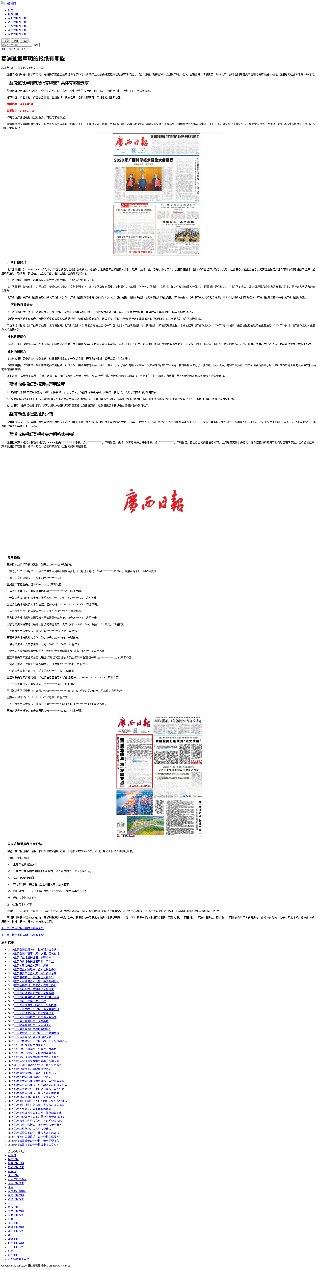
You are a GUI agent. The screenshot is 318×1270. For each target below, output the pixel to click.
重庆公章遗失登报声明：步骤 (31, 965)
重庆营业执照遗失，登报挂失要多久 (35, 969)
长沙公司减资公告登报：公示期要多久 (36, 1140)
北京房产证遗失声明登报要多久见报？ (36, 1057)
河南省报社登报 (17, 30)
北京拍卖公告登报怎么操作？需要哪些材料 (39, 1081)
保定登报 (13, 1159)
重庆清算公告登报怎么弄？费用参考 (35, 973)
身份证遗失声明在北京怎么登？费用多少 (38, 1065)
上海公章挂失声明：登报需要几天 (34, 1013)
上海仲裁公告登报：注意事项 (31, 1021)
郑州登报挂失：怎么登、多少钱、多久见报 (39, 1105)
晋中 (10, 1235)
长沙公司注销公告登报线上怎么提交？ (36, 1144)
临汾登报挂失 (16, 1247)
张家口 (12, 1155)
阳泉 (10, 1219)
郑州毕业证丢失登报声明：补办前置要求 (38, 1112)
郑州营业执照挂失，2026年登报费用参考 (38, 1124)
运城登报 (13, 1239)
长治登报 (13, 1223)
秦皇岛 (12, 1171)
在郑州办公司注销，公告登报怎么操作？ (38, 1136)
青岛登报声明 (16, 1195)
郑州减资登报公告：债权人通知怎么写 (36, 1132)
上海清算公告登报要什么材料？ (32, 1029)
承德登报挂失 (16, 1199)
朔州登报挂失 (16, 1231)
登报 (10, 10)
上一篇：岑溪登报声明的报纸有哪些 (22, 928)
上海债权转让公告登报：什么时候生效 (36, 1033)
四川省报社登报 (17, 22)
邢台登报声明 (16, 1163)
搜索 (36, 45)
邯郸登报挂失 (16, 1167)
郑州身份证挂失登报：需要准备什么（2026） (40, 1116)
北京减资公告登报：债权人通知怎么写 (36, 1093)
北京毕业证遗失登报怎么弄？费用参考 (36, 1061)
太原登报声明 (16, 1211)
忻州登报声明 (16, 1243)
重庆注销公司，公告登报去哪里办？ (35, 985)
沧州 (10, 1203)
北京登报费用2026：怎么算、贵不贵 (35, 1049)
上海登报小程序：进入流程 (30, 1001)
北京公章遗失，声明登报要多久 (32, 1069)
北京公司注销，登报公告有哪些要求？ (36, 1097)
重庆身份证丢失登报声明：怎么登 (34, 961)
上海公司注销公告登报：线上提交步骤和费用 (40, 1041)
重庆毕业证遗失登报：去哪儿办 (32, 957)
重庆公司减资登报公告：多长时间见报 (36, 981)
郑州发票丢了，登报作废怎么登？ (34, 1108)
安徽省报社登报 (17, 34)
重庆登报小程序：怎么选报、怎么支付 (36, 953)
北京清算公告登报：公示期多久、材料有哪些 (40, 1085)
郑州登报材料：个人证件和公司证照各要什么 (40, 1101)
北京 (10, 1187)
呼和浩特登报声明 (18, 1259)
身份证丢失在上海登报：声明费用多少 (36, 1009)
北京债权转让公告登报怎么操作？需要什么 (39, 1089)
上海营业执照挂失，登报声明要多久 (35, 1017)
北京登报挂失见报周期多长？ (31, 1045)
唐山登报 (13, 1175)
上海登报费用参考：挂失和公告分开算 (36, 997)
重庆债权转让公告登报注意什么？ (34, 977)
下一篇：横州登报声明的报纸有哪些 (22, 935)
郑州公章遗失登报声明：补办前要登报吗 (38, 1120)
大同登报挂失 (16, 1215)
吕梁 (10, 1251)
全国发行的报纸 (17, 1191)
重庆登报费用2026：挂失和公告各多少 (36, 949)
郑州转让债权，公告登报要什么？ (34, 1128)
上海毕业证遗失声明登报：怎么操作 (35, 1005)
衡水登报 (13, 1207)
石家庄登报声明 (17, 1179)
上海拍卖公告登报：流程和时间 (32, 1025)
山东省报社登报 (17, 26)
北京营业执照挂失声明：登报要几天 (35, 1073)
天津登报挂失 (16, 1183)
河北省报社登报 (17, 18)
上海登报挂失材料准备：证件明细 (34, 993)
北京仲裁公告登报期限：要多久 (32, 1077)
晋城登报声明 (16, 1227)
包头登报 (13, 1255)
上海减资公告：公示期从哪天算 (32, 1037)
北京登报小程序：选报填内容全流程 (35, 1053)
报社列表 (13, 14)
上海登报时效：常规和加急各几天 (34, 989)
